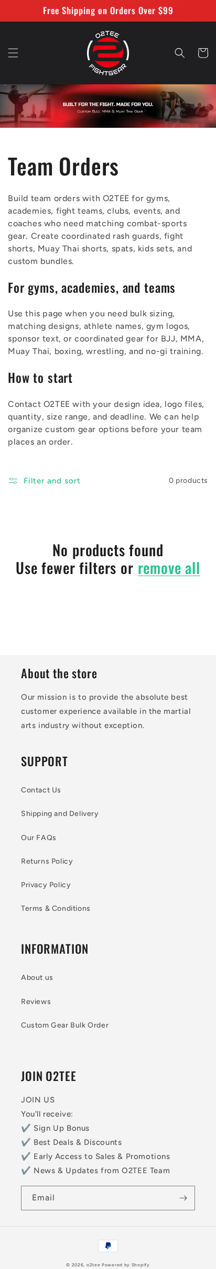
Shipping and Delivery (60, 813)
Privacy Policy (46, 884)
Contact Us (41, 790)
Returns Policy (47, 861)
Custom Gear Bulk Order (65, 1025)
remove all (169, 568)
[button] (13, 52)
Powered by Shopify (126, 1264)
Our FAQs (39, 837)
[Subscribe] (183, 1198)
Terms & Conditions (56, 908)
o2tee (94, 1264)
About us (37, 977)
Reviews (36, 1001)
